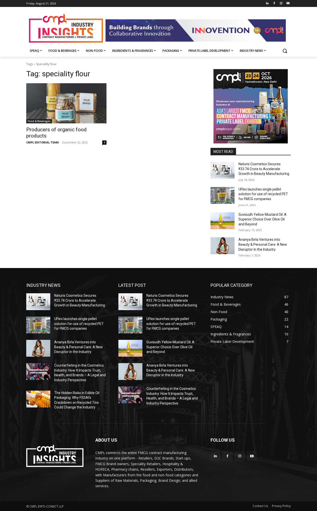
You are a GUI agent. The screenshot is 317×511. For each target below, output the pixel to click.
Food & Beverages (39, 121)
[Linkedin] (267, 3)
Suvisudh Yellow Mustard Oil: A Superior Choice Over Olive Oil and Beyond (262, 219)
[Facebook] (274, 3)
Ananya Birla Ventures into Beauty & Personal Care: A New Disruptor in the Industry (262, 244)
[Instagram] (281, 3)
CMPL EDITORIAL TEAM (42, 142)
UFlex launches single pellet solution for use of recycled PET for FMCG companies (263, 194)
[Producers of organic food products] (66, 103)
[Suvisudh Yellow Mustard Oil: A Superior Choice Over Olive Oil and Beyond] (223, 220)
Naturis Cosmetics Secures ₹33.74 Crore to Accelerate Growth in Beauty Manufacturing (263, 169)
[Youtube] (288, 3)
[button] (285, 51)
